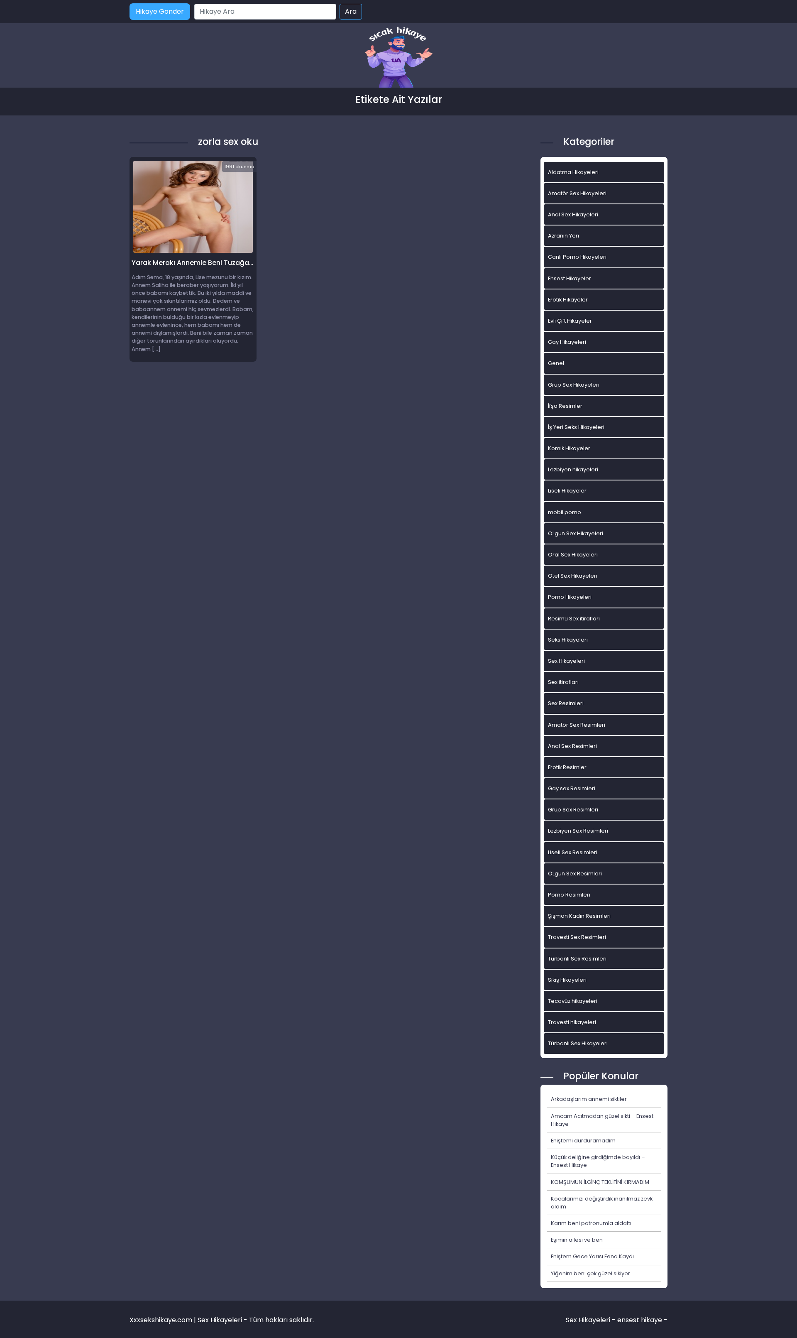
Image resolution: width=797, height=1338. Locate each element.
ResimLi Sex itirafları (574, 618)
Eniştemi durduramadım (583, 1140)
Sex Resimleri (566, 703)
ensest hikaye (639, 1320)
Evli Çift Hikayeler (570, 320)
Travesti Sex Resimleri (577, 937)
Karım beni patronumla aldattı (591, 1223)
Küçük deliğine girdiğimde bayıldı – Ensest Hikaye (598, 1161)
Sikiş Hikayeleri (567, 979)
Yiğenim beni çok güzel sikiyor (590, 1273)
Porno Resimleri (569, 894)
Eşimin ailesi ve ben (577, 1239)
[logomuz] (398, 58)
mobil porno (564, 512)
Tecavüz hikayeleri (572, 1001)
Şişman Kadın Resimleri (579, 915)
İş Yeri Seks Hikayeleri (576, 427)
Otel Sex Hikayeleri (572, 575)
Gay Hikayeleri (567, 342)
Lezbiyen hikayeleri (573, 469)
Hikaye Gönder (160, 11)
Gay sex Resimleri (571, 788)
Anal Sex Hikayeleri (573, 214)
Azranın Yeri (563, 235)
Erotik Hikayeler (568, 299)
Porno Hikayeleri (570, 596)
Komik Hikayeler (569, 448)
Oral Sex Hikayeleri (573, 554)
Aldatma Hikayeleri (573, 172)
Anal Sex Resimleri (572, 746)
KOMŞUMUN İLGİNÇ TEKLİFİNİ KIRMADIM (600, 1182)
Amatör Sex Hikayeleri (577, 193)
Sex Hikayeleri (566, 660)
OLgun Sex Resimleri (575, 873)
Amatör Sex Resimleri (576, 724)
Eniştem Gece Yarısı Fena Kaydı (592, 1256)
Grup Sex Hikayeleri (573, 384)
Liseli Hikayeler (567, 490)
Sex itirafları (563, 682)
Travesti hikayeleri (572, 1022)
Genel (556, 363)
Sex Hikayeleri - (591, 1320)
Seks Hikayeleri (568, 639)
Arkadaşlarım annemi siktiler (589, 1099)
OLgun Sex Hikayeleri (575, 533)
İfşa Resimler (565, 405)
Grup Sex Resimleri (573, 809)
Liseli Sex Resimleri (572, 852)
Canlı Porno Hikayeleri (577, 256)
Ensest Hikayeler (569, 278)
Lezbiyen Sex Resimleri (578, 830)
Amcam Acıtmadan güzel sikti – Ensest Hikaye (602, 1120)
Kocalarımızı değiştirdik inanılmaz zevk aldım (602, 1202)
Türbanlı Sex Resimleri (577, 958)
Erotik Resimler (567, 767)
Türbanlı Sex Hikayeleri (578, 1043)
